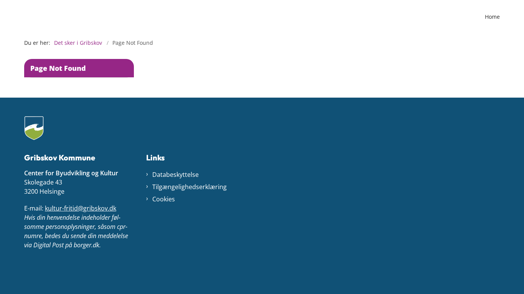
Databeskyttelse (175, 174)
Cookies (163, 199)
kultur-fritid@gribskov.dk (80, 208)
